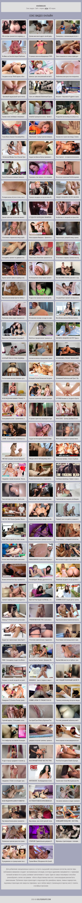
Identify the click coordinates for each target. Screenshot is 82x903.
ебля (46, 8)
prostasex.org (41, 6)
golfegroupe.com (44, 899)
